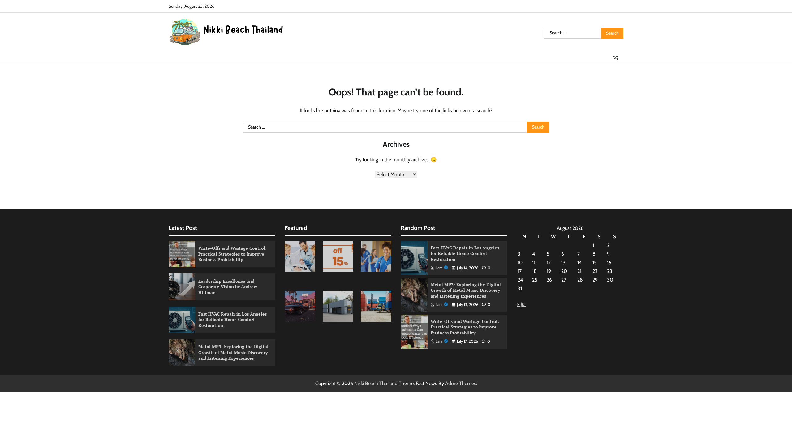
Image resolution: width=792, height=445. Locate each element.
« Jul (521, 304)
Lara (439, 267)
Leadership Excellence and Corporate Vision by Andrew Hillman (227, 286)
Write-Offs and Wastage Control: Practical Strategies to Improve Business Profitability (232, 253)
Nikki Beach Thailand (376, 383)
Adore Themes (460, 383)
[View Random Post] (615, 57)
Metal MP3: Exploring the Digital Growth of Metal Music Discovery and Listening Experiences (233, 352)
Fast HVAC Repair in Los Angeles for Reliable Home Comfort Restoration (232, 319)
